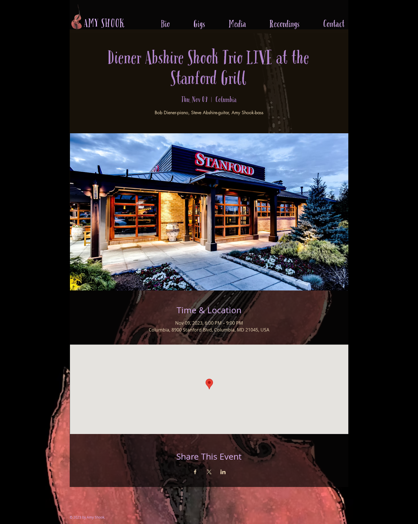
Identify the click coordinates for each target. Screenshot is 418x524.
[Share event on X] (209, 472)
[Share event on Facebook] (195, 472)
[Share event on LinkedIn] (223, 472)
